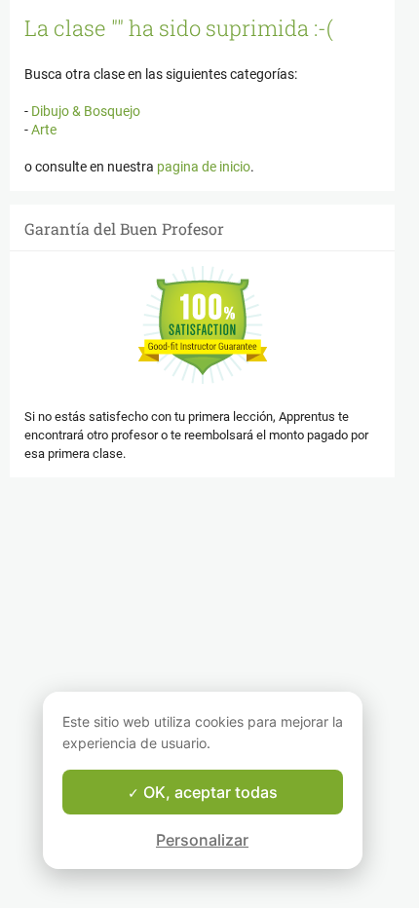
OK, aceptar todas (208, 792)
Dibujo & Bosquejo (84, 111)
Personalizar (202, 840)
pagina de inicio (203, 166)
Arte (42, 129)
